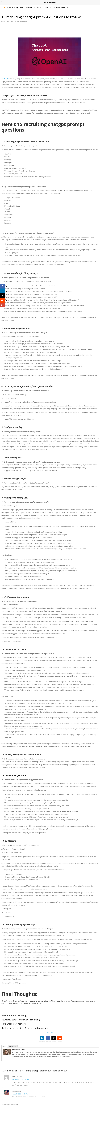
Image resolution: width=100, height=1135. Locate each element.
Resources (60, 8)
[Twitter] (53, 1038)
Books (36, 8)
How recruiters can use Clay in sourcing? (21, 1019)
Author (4, 1046)
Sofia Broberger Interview (13, 1023)
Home (8, 8)
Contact (69, 8)
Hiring (15, 8)
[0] (2, 286)
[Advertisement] (49, 30)
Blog (21, 8)
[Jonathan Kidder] (7, 1055)
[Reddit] (59, 1038)
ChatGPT (4, 79)
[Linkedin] (42, 1038)
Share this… (50, 1032)
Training (28, 8)
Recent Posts (13, 1046)
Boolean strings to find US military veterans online (25, 1028)
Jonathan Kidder (47, 8)
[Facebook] (48, 1038)
